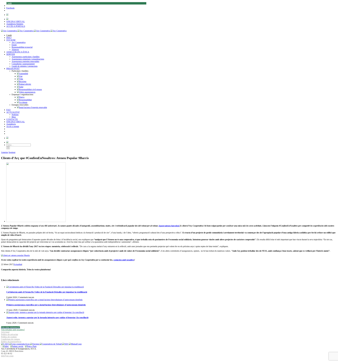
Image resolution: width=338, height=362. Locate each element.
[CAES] (5, 344)
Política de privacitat (9, 334)
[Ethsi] (5, 346)
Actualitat (18, 264)
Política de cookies (9, 337)
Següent (12, 152)
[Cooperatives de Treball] (51, 344)
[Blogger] (170, 359)
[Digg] (167, 359)
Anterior (4, 152)
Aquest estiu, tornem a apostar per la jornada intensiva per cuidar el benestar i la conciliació (47, 317)
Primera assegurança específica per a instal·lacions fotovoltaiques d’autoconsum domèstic (46, 305)
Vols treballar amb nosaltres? (13, 330)
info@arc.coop (7, 356)
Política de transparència (11, 341)
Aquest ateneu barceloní (169, 226)
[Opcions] (35, 344)
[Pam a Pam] (30, 346)
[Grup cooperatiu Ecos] (19, 344)
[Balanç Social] (16, 346)
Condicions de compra (10, 339)
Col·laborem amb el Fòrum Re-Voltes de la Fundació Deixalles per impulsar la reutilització (46, 292)
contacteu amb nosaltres (123, 260)
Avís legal (5, 332)
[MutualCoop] (75, 344)
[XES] (65, 344)
